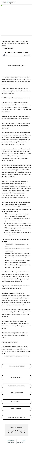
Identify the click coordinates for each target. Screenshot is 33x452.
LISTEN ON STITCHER (16, 393)
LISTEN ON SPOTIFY (16, 377)
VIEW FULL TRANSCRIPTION (16, 417)
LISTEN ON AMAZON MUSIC (16, 386)
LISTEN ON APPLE (16, 408)
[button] (30, 2)
